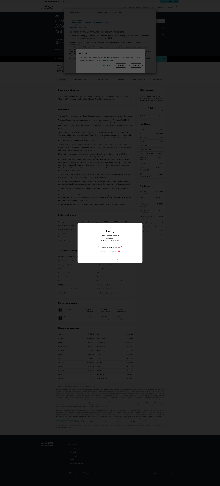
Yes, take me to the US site (108, 247)
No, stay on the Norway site (108, 251)
